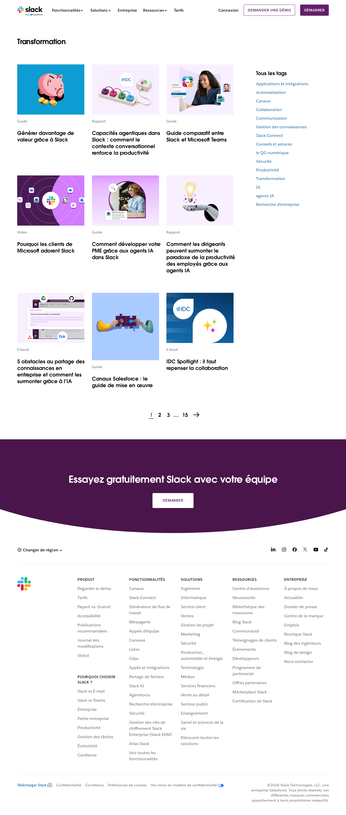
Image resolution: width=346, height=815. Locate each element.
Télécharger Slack (32, 785)
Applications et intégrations (282, 83)
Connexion (228, 10)
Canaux (263, 101)
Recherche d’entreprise (277, 204)
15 (184, 415)
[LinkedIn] (273, 550)
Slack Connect (269, 135)
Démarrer (314, 10)
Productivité (267, 170)
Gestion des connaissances (281, 127)
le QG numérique (272, 152)
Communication (271, 118)
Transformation (270, 178)
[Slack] (30, 10)
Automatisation (271, 92)
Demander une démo (269, 10)
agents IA (265, 195)
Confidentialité (68, 785)
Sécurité (264, 161)
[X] (305, 550)
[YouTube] (316, 550)
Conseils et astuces (274, 144)
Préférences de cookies (127, 785)
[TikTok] (326, 550)
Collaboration (269, 109)
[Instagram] (284, 550)
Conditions (94, 785)
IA (258, 187)
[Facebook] (294, 550)
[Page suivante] (197, 415)
